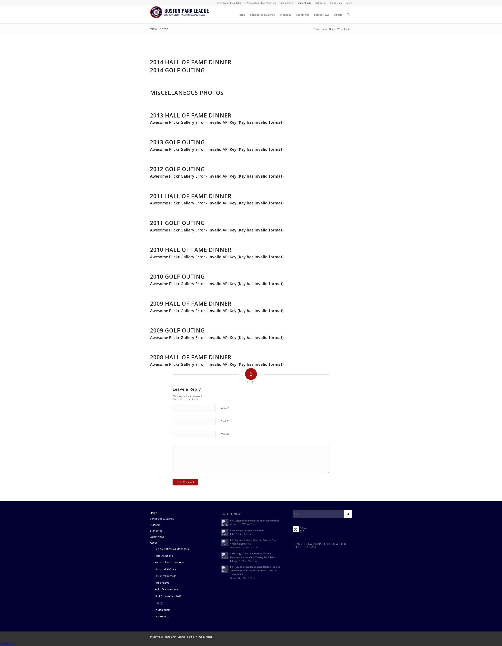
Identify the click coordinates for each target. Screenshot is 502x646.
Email (224, 421)
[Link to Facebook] (151, 3)
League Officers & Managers (172, 549)
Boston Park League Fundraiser (247, 530)
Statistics (155, 525)
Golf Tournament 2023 (168, 596)
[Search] (348, 14)
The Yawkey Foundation (229, 2)
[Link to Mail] (163, 3)
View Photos (304, 2)
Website (225, 433)
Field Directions (164, 555)
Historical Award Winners (170, 562)
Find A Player (287, 2)
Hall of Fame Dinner (166, 589)
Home (153, 513)
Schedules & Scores (162, 518)
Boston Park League (175, 636)
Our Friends (162, 616)
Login (349, 2)
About (153, 542)
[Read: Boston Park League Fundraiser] (224, 532)
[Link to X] (157, 3)
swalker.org (7, 644)
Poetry (159, 603)
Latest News (157, 536)
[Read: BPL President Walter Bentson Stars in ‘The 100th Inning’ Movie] (224, 542)
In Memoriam (162, 610)
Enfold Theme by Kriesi (199, 636)
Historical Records (165, 576)
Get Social (320, 2)
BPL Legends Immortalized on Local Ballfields (254, 520)
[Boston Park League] (179, 14)
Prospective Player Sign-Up (261, 2)
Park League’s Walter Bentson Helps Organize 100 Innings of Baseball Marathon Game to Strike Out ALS (255, 570)
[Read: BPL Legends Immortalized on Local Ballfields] (224, 522)
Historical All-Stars (165, 569)
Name (225, 408)
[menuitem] (230, 3)
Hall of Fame (162, 583)
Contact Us (336, 2)
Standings (156, 530)
